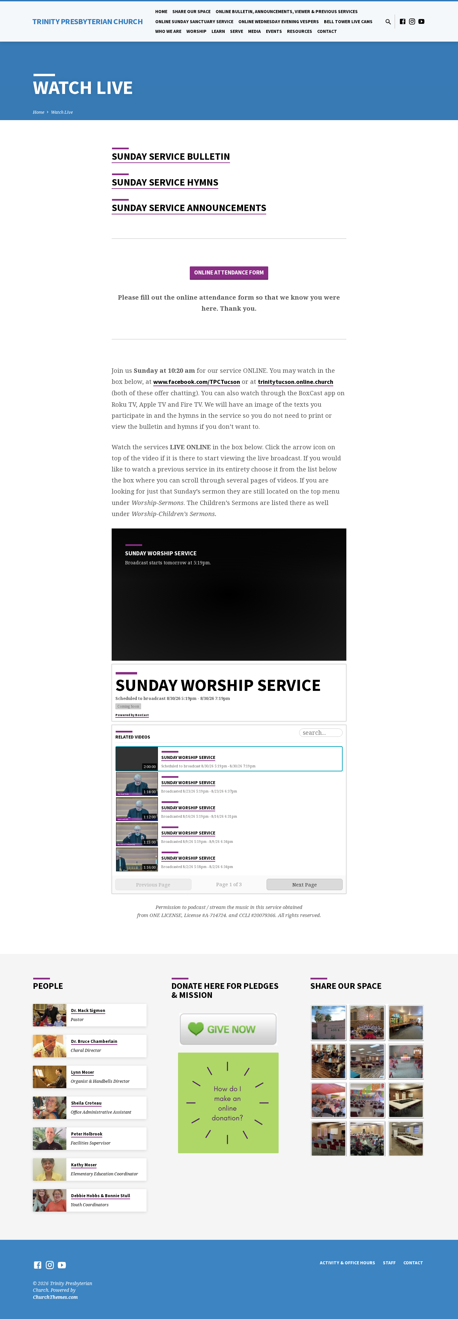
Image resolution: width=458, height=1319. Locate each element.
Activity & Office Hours (347, 1263)
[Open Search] (388, 22)
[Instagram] (412, 21)
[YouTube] (421, 21)
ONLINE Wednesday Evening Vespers (278, 21)
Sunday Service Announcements (189, 207)
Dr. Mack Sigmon (88, 1010)
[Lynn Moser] (49, 1077)
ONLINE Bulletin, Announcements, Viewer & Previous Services (287, 11)
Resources (299, 31)
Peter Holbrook (86, 1134)
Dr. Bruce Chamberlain (94, 1041)
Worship (196, 31)
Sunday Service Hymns (165, 182)
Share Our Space (191, 11)
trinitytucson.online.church (295, 382)
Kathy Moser (84, 1165)
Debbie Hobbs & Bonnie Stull (100, 1196)
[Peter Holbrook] (49, 1138)
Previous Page (153, 884)
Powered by (132, 715)
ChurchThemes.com (55, 1297)
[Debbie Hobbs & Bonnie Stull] (49, 1200)
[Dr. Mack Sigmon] (49, 1015)
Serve (236, 31)
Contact (327, 31)
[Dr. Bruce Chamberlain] (49, 1046)
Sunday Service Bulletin (171, 156)
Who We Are (168, 31)
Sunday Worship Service (188, 757)
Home (161, 11)
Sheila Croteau (86, 1103)
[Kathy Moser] (49, 1169)
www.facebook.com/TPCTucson (196, 382)
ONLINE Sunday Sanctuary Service (194, 21)
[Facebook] (402, 21)
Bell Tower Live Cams (348, 21)
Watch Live (62, 112)
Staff (389, 1263)
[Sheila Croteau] (49, 1108)
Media (254, 31)
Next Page (304, 884)
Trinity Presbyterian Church (87, 21)
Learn (218, 31)
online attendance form (229, 272)
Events (274, 31)
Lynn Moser (82, 1072)
